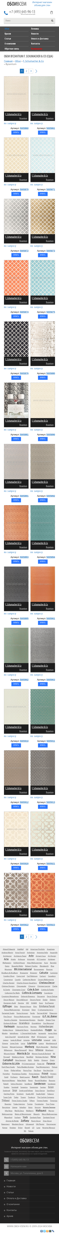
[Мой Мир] (50, 1231)
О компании (13, 1204)
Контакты (12, 1210)
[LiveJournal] (53, 1231)
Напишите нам (18, 1166)
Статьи (10, 1192)
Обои (16, 4)
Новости (11, 1186)
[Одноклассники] (47, 1231)
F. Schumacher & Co (33, 61)
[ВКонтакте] (41, 1231)
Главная (8, 61)
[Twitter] (44, 1231)
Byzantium (23, 118)
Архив (10, 1216)
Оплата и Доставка (16, 1198)
